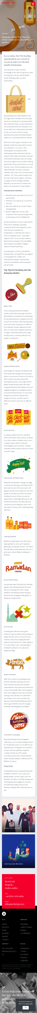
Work (4, 930)
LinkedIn (24, 960)
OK (26, 1007)
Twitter (24, 951)
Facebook (24, 954)
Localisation (25, 933)
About (4, 924)
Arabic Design (26, 927)
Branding (24, 924)
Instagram (25, 948)
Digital (23, 930)
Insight (5, 936)
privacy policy (29, 1003)
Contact (5, 939)
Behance (24, 957)
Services (5, 927)
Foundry (5, 933)
